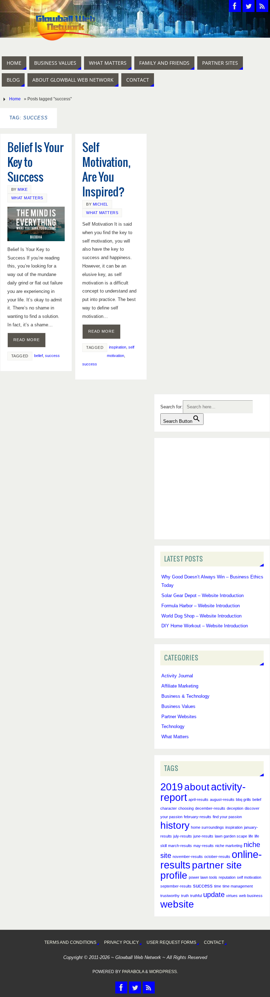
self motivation (249, 877)
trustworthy (170, 895)
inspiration (117, 347)
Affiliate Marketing (179, 686)
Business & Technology (185, 696)
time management (238, 886)
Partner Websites (179, 716)
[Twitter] (249, 6)
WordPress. (163, 971)
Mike (22, 189)
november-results (188, 856)
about (197, 787)
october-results (217, 856)
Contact (214, 942)
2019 (171, 786)
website (177, 904)
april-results (198, 799)
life (251, 836)
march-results (180, 846)
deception (235, 808)
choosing (186, 808)
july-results (182, 836)
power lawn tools (203, 877)
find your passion (227, 817)
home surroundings (207, 827)
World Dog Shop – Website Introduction (201, 616)
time (217, 886)
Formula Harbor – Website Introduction (200, 605)
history (174, 825)
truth (185, 895)
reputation (227, 877)
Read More (26, 340)
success (52, 355)
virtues (232, 895)
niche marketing (228, 846)
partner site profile (201, 870)
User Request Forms (171, 942)
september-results (176, 886)
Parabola (133, 971)
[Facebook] (235, 6)
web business (251, 895)
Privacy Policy (121, 942)
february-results (197, 817)
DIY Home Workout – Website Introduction (204, 625)
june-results (203, 836)
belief (38, 355)
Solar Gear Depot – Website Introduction (202, 595)
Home (15, 98)
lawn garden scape (231, 836)
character (168, 808)
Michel (100, 204)
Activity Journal (177, 675)
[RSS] (262, 6)
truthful (196, 895)
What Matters (27, 198)
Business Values (178, 706)
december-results (210, 808)
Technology (173, 726)
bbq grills (243, 799)
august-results (222, 799)
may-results (203, 846)
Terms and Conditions (70, 942)
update (214, 894)
